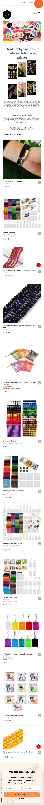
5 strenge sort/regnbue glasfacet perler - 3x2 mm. (19, 326)
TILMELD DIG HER (22, 794)
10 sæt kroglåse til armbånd (13, 181)
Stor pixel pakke (9, 232)
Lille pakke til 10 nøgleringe (13, 715)
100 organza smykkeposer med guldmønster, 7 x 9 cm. (19, 383)
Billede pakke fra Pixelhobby (13, 491)
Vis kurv (30, 2)
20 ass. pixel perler (9, 441)
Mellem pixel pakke (10, 598)
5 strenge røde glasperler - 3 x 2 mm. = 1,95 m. (20, 270)
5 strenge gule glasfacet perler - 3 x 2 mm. (18, 752)
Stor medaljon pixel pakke (12, 543)
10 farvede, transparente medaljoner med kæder (18, 655)
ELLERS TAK (22, 798)
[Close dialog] (39, 766)
